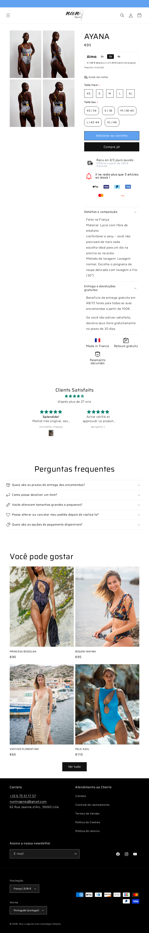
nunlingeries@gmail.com (28, 801)
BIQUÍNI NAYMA (85, 651)
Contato (80, 796)
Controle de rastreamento (92, 804)
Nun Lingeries (26, 924)
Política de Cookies (87, 822)
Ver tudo (74, 766)
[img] (74, 396)
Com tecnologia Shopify (48, 924)
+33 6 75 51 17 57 (23, 796)
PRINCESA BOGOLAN (23, 651)
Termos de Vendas (87, 813)
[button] (8, 15)
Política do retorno (87, 831)
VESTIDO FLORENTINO (24, 749)
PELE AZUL (82, 749)
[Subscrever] (75, 853)
